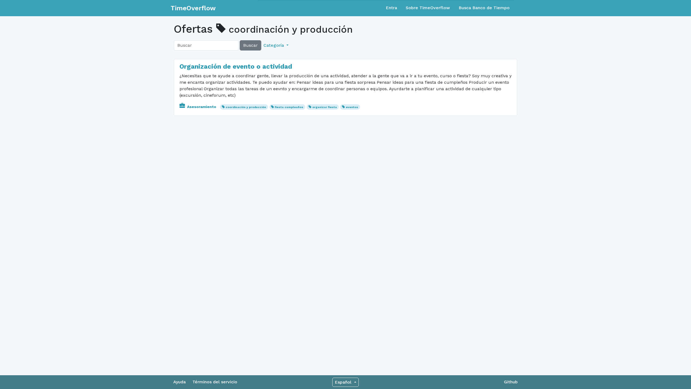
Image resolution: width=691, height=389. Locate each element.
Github (511, 381)
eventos (352, 107)
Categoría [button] (274, 45)
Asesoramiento (201, 107)
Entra (391, 7)
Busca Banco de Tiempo (484, 7)
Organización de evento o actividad (235, 66)
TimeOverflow (193, 8)
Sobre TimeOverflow (428, 7)
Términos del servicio (214, 381)
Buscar (250, 45)
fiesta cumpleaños (289, 107)
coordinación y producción (246, 107)
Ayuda (179, 381)
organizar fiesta (324, 107)
